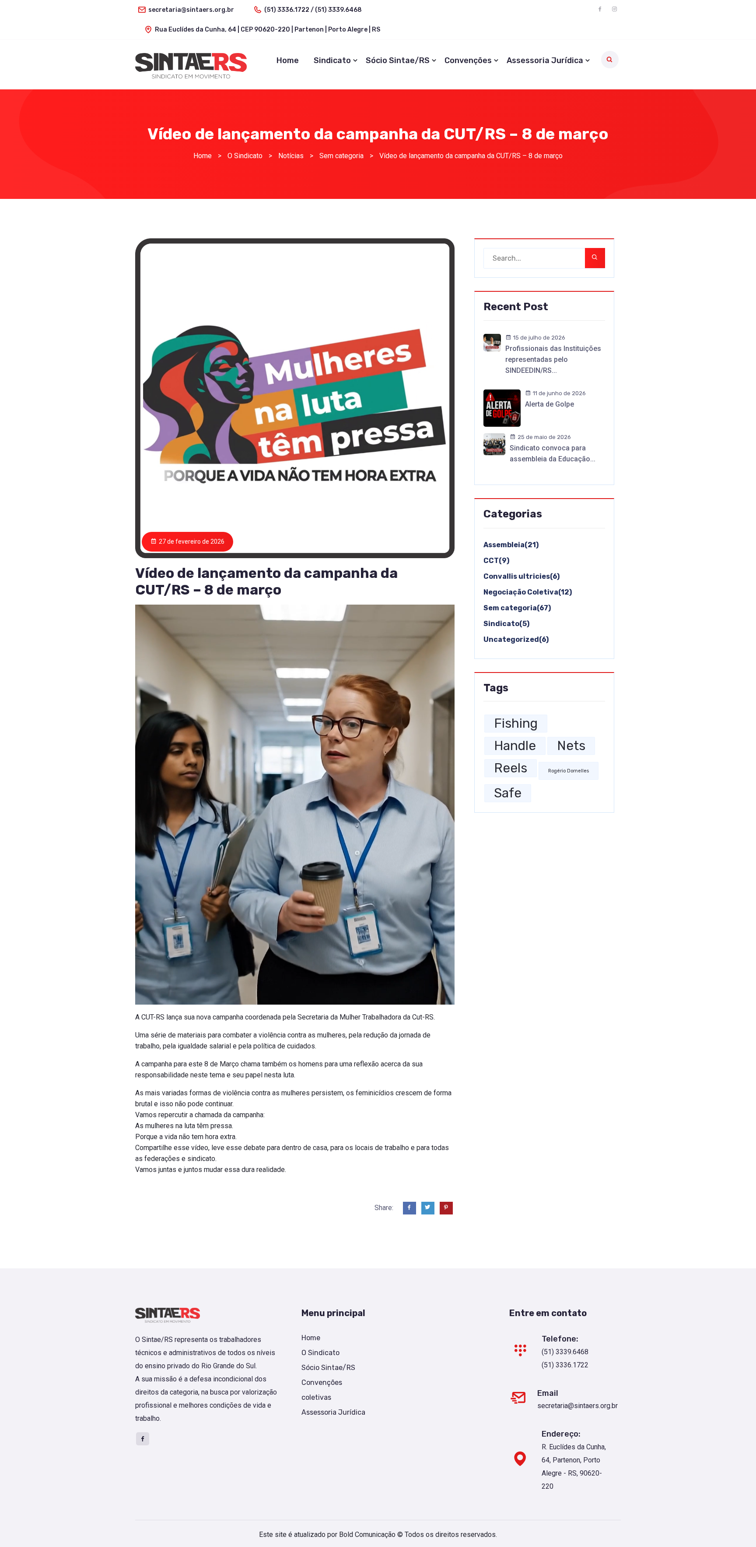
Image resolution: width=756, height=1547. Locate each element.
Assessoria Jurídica (545, 60)
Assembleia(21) (511, 545)
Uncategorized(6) (516, 639)
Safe (508, 793)
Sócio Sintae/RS (398, 60)
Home (287, 60)
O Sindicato (320, 1353)
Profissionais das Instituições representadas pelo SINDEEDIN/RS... (553, 359)
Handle (515, 745)
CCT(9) (496, 560)
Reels (510, 768)
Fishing (516, 723)
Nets (571, 745)
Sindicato (332, 60)
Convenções (468, 60)
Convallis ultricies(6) (521, 576)
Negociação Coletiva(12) (527, 592)
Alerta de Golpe (549, 404)
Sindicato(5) (506, 624)
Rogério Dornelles (568, 771)
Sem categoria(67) (517, 608)
